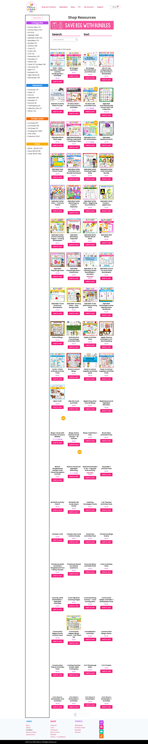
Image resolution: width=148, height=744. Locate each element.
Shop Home (30, 734)
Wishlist (53, 734)
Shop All (53, 725)
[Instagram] (101, 722)
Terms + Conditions (58, 737)
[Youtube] (101, 731)
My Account (54, 732)
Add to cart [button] (57, 82)
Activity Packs (80, 728)
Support (100, 7)
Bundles (78, 730)
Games (78, 732)
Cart (52, 728)
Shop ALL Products (49, 7)
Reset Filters (37, 18)
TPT (79, 7)
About (28, 728)
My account (89, 7)
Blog (73, 7)
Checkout (54, 730)
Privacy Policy (31, 732)
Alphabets (63, 7)
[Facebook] (101, 727)
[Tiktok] (101, 736)
